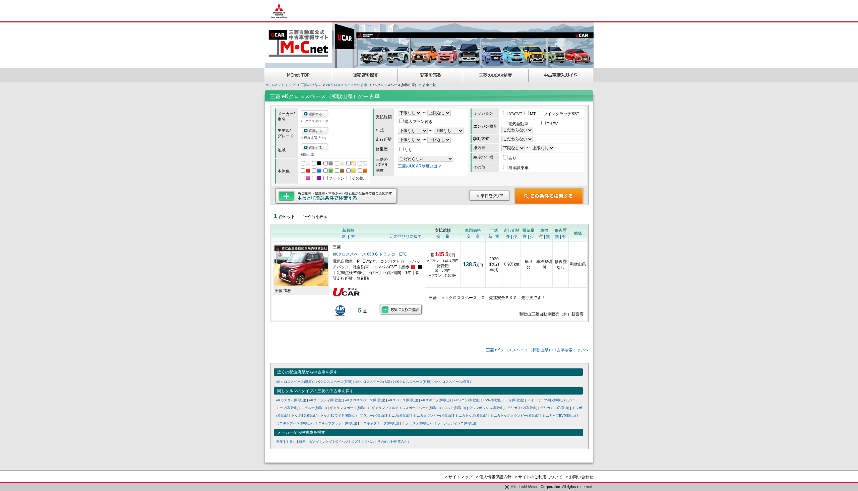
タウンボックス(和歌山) (486, 408)
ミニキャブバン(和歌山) (294, 423)
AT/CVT (515, 114)
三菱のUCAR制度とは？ (420, 166)
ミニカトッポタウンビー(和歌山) (514, 415)
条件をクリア (489, 195)
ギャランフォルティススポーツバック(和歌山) (406, 408)
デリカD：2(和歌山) (522, 408)
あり (512, 158)
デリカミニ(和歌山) (554, 408)
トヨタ (291, 441)
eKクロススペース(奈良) (452, 381)
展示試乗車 (518, 167)
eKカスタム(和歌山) (291, 400)
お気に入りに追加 (401, 309)
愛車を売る (430, 75)
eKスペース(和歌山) (403, 400)
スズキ (356, 441)
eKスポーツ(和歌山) (436, 400)
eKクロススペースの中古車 (346, 85)
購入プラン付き (419, 121)
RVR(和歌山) (492, 400)
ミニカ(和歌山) (399, 415)
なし (409, 149)
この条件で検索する (549, 196)
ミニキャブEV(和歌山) (559, 415)
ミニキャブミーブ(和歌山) (379, 423)
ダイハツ (341, 441)
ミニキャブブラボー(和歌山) (336, 423)
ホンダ (314, 441)
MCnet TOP (298, 75)
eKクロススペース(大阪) (373, 381)
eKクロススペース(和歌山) (365, 400)
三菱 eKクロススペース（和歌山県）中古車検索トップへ (537, 350)
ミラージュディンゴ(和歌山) (455, 423)
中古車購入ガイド (561, 75)
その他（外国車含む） (394, 441)
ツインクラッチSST (561, 114)
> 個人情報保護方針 (493, 477)
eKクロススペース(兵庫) (413, 381)
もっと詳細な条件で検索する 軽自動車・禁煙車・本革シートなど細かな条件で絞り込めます (336, 196)
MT (533, 114)
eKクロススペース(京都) (334, 381)
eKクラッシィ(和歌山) (325, 400)
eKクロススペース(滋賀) (294, 381)
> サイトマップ (459, 477)
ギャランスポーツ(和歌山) (349, 408)
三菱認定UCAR (496, 75)
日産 (302, 441)
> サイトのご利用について (538, 477)
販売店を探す (365, 75)
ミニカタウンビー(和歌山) (432, 415)
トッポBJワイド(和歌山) (338, 415)
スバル (369, 441)
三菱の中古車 (311, 85)
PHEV (552, 124)
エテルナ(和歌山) (314, 408)
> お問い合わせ (579, 477)
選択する (315, 114)
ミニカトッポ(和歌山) (471, 415)
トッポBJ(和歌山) (304, 415)
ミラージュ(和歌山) (416, 423)
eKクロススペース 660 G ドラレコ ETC (370, 254)
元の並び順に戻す (405, 236)
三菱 (279, 441)
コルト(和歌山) (455, 408)
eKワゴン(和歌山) (467, 400)
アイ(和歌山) (514, 400)
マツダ (327, 441)
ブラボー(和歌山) (372, 415)
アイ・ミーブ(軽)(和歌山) (546, 400)
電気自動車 (518, 124)
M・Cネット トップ (280, 85)
